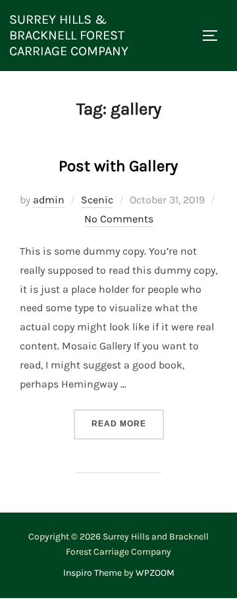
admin (49, 199)
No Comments (118, 219)
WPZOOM (155, 572)
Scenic (97, 199)
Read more (128, 423)
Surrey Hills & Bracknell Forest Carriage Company (68, 35)
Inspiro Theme (92, 572)
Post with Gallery (118, 166)
